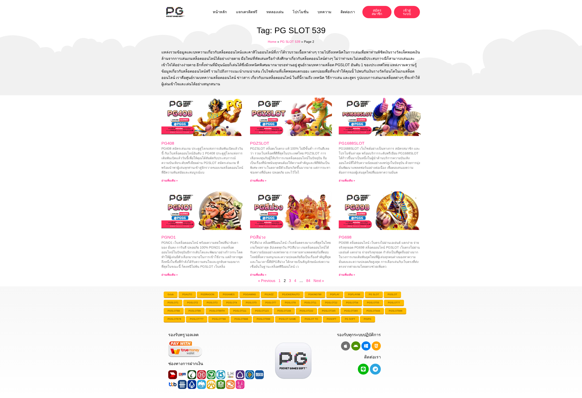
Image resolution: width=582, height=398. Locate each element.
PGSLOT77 (394, 302)
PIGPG (367, 319)
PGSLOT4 (231, 302)
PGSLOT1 (173, 302)
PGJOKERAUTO (291, 294)
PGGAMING (249, 294)
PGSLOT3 (212, 302)
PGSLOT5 (251, 302)
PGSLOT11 (310, 302)
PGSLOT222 (306, 311)
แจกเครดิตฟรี (246, 12)
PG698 (345, 237)
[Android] (355, 345)
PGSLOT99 (194, 311)
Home (272, 41)
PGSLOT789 (219, 319)
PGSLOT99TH (217, 311)
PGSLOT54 (352, 302)
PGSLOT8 (290, 302)
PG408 (167, 143)
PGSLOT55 (373, 302)
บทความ (324, 12)
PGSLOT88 (174, 311)
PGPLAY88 (354, 294)
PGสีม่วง (258, 237)
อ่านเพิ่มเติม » (169, 180)
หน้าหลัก (220, 12)
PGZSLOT (259, 143)
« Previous (266, 281)
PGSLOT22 (331, 302)
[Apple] (345, 345)
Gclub (171, 294)
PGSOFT (331, 319)
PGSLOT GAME (287, 319)
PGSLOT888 (241, 319)
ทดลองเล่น (274, 12)
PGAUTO (187, 294)
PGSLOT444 (373, 311)
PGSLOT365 (351, 311)
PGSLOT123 (262, 311)
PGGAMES (229, 294)
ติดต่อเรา (348, 12)
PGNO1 (168, 237)
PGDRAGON (207, 294)
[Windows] (366, 345)
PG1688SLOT (351, 143)
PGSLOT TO (311, 319)
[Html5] (376, 345)
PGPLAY (334, 294)
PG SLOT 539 (290, 41)
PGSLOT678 (174, 319)
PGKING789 (314, 294)
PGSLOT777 (196, 319)
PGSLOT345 (329, 311)
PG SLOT (374, 294)
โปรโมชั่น (301, 12)
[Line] (363, 369)
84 (308, 281)
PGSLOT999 (263, 319)
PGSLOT (392, 294)
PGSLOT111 (239, 311)
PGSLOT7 (270, 302)
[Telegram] (375, 369)
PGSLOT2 (192, 302)
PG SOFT (350, 319)
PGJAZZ (269, 294)
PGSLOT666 (395, 311)
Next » (319, 281)
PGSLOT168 (284, 311)
